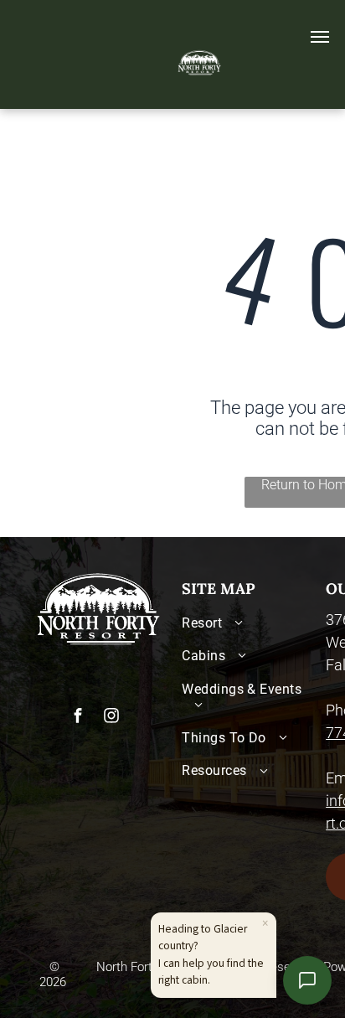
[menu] (320, 37)
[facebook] (78, 717)
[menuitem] (249, 623)
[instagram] (111, 717)
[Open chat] (307, 980)
